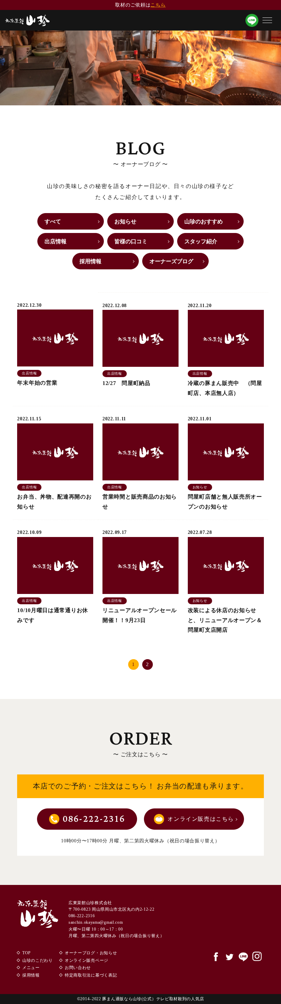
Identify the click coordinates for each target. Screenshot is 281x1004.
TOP (26, 952)
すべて (53, 221)
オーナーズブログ (171, 261)
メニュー (31, 967)
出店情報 (55, 241)
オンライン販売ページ (86, 960)
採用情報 (90, 261)
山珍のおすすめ (203, 221)
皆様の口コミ (130, 241)
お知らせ (125, 221)
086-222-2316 (94, 819)
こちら (158, 5)
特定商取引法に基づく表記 (91, 975)
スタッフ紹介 (200, 241)
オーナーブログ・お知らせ (91, 952)
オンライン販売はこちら (201, 819)
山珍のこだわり (37, 960)
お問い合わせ (78, 967)
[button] (267, 20)
